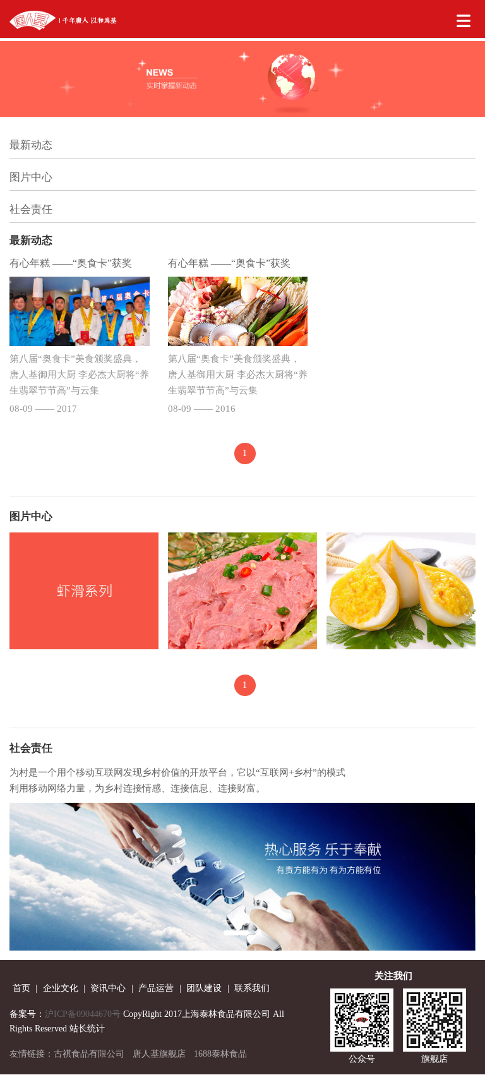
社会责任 (30, 209)
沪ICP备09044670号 (83, 1014)
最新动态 (30, 145)
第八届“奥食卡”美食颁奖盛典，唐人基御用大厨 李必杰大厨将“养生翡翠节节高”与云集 (79, 374)
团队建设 (204, 988)
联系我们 (252, 988)
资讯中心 (108, 988)
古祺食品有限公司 (89, 1054)
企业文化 (60, 988)
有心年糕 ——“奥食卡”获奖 (70, 263)
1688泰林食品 (220, 1054)
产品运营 (156, 988)
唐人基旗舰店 (159, 1054)
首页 (21, 988)
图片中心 (30, 177)
